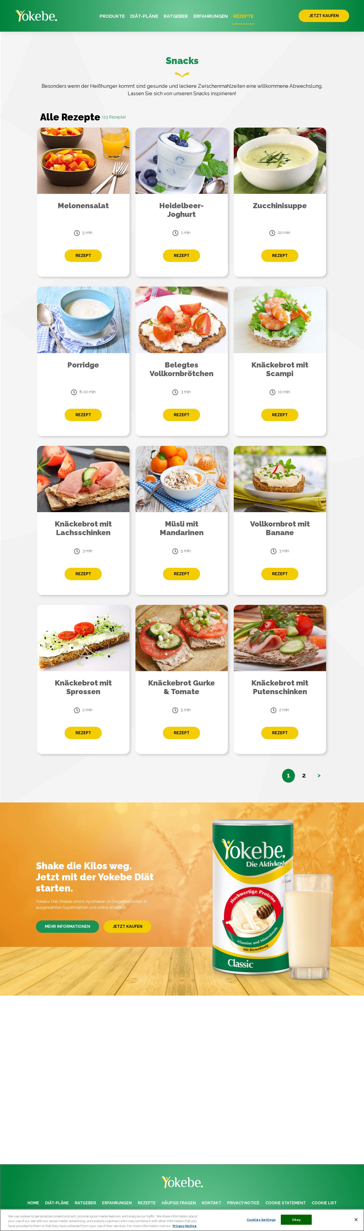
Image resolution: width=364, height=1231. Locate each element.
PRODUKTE (112, 16)
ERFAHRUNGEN (210, 16)
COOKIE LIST (324, 1203)
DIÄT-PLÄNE (144, 16)
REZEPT (83, 255)
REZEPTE (243, 16)
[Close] (356, 1219)
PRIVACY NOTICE (243, 1203)
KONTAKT (211, 1203)
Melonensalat (83, 205)
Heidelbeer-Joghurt (181, 210)
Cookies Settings (261, 1219)
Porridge (83, 365)
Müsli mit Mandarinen (182, 528)
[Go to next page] (319, 775)
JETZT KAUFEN (324, 15)
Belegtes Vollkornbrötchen (181, 369)
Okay (296, 1219)
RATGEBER (176, 16)
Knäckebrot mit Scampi (279, 369)
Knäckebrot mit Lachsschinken (83, 528)
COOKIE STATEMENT (285, 1203)
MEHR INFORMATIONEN (67, 926)
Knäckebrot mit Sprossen (83, 687)
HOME (33, 1203)
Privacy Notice (185, 1226)
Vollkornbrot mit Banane (280, 528)
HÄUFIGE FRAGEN (179, 1203)
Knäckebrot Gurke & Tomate (181, 687)
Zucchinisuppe (280, 205)
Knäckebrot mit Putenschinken (279, 687)
